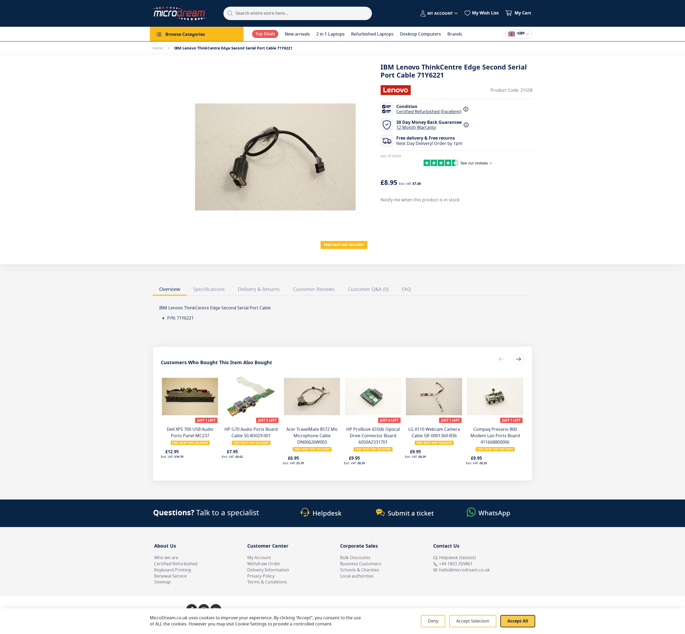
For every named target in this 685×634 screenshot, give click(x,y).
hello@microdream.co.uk (464, 570)
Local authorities (357, 576)
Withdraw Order (263, 564)
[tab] (170, 290)
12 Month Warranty (416, 127)
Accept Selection (472, 621)
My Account (259, 558)
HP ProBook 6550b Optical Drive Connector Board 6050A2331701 (373, 435)
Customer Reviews (314, 289)
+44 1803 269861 (456, 564)
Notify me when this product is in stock (420, 200)
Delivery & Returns (259, 289)
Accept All (517, 621)
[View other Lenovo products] (396, 90)
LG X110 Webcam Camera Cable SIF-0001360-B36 (434, 432)
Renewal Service (170, 576)
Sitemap (162, 582)
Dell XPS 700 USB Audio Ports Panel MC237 (190, 432)
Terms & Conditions (267, 582)
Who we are (166, 558)
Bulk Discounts (355, 558)
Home (158, 48)
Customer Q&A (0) (368, 289)
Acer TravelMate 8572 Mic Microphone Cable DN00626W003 (312, 435)
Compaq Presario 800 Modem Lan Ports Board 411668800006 (495, 435)
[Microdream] (179, 13)
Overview (169, 289)
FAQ (406, 289)
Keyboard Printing (172, 570)
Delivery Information (268, 570)
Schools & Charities (359, 570)
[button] (439, 13)
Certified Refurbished (175, 564)
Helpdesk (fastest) (457, 558)
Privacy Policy (261, 576)
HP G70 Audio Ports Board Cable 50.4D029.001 (251, 432)
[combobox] (297, 13)
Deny (433, 621)
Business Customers (360, 564)
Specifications (209, 289)
